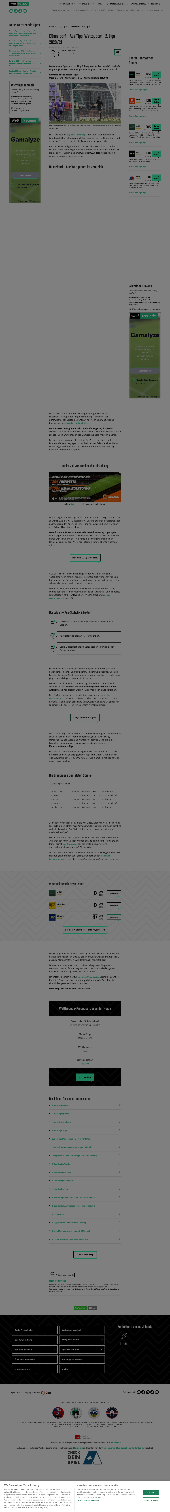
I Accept (150, 1492)
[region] (85, 1496)
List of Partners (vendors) (88, 1500)
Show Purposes (151, 1500)
